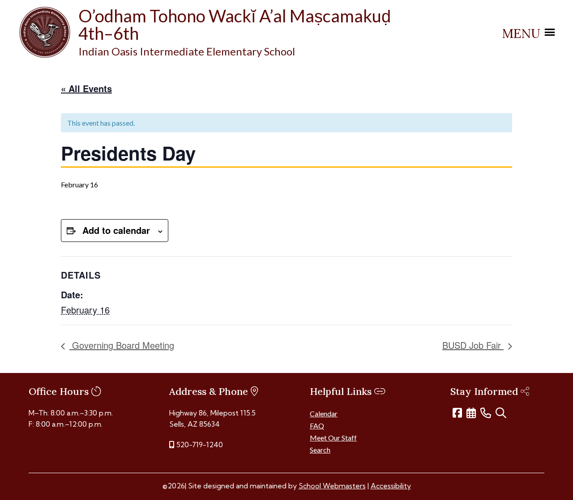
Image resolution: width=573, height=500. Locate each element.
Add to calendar (116, 230)
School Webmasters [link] (332, 485)
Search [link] (320, 449)
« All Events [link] (86, 88)
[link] (45, 55)
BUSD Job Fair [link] (473, 345)
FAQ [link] (317, 425)
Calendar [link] (324, 413)
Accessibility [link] (391, 485)
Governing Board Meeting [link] (121, 345)
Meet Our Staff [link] (333, 437)
